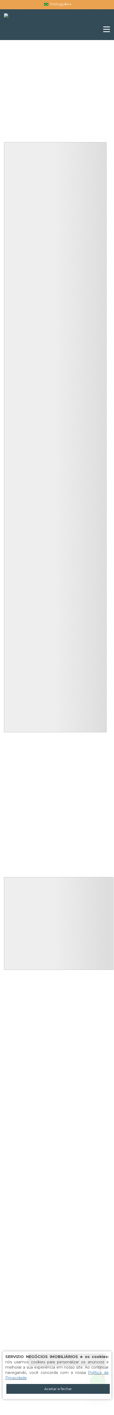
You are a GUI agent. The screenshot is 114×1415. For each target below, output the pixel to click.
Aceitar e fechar (58, 1389)
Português (59, 4)
